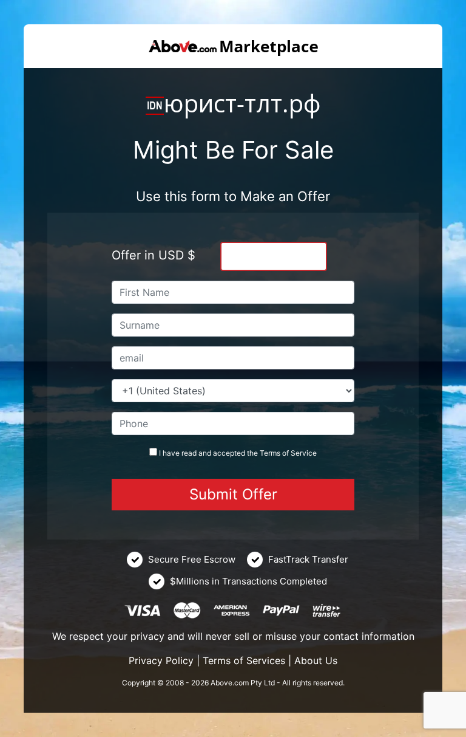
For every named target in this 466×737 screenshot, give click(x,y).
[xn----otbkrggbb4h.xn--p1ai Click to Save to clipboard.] (155, 106)
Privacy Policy (161, 660)
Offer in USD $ (153, 255)
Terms (270, 453)
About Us (315, 660)
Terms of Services (244, 660)
